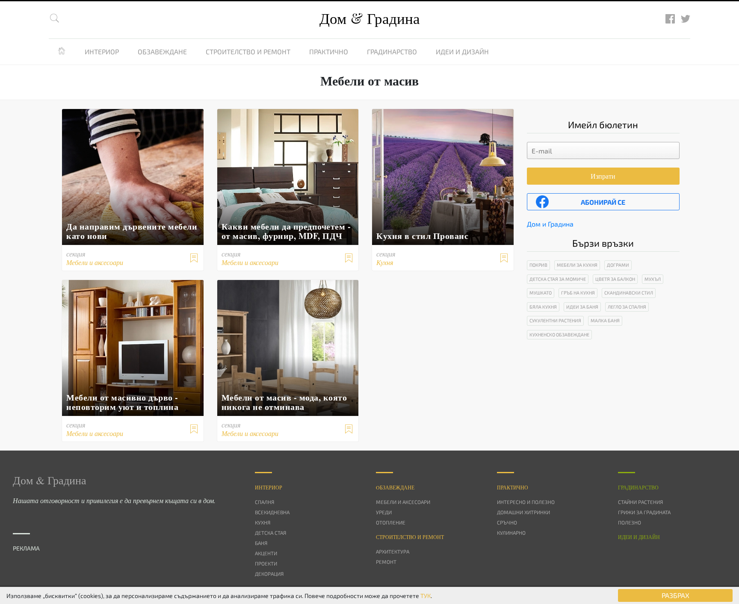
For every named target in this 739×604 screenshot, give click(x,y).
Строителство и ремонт (248, 51)
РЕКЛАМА (26, 548)
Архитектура (392, 551)
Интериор (102, 51)
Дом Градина (369, 18)
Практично (328, 51)
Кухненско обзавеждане (559, 334)
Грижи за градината (644, 512)
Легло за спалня (627, 306)
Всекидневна (272, 512)
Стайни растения (640, 502)
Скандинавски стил (628, 292)
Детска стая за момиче (557, 279)
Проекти (266, 563)
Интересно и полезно (526, 502)
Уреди (384, 512)
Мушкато (540, 292)
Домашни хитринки (523, 512)
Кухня (262, 522)
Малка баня (605, 320)
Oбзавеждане (395, 487)
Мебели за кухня (577, 265)
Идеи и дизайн (462, 51)
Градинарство (392, 51)
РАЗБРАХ (675, 595)
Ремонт (386, 562)
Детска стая (270, 533)
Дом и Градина (550, 224)
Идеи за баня (582, 306)
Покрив (538, 265)
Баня (261, 543)
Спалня (264, 502)
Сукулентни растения (555, 320)
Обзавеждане (162, 51)
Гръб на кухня (578, 292)
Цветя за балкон (615, 279)
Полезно (629, 522)
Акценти (266, 553)
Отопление (390, 522)
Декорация (269, 574)
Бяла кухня (543, 306)
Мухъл (652, 279)
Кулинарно (511, 533)
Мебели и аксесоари (403, 502)
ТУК (425, 595)
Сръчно (507, 522)
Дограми (618, 265)
